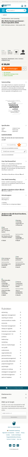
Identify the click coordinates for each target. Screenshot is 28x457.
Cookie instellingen (16, 435)
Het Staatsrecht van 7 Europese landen (7, 236)
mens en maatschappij (8, 345)
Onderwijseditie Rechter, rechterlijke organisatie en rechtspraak (6, 292)
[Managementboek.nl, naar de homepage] (6, 6)
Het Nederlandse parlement (20, 264)
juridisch (4, 336)
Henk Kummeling (15, 18)
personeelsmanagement (9, 358)
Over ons (19, 439)
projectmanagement (7, 364)
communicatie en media (8, 320)
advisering (5, 312)
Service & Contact (11, 439)
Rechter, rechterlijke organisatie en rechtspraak (20, 237)
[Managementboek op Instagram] (18, 445)
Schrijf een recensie (8, 151)
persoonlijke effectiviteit (8, 361)
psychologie (5, 366)
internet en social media (9, 331)
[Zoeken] (25, 10)
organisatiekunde (7, 353)
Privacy (22, 432)
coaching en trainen (7, 318)
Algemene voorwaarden (8, 432)
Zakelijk (4, 398)
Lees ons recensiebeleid (7, 154)
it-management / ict (7, 334)
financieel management (8, 326)
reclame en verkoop (7, 369)
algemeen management (9, 315)
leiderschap (5, 339)
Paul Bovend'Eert (6, 18)
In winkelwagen (12, 69)
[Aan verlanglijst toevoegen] (24, 69)
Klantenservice (6, 394)
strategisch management (9, 372)
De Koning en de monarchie (6, 264)
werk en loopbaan (7, 377)
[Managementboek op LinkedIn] (10, 445)
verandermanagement (8, 374)
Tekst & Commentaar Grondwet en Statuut (19, 292)
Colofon (18, 432)
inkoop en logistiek (7, 328)
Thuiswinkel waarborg (14, 430)
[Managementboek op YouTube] (14, 445)
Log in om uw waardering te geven (10, 148)
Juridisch (5, 15)
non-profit (4, 347)
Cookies (8, 435)
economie (4, 323)
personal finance (6, 355)
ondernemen (5, 350)
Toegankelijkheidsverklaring (13, 437)
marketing (4, 342)
